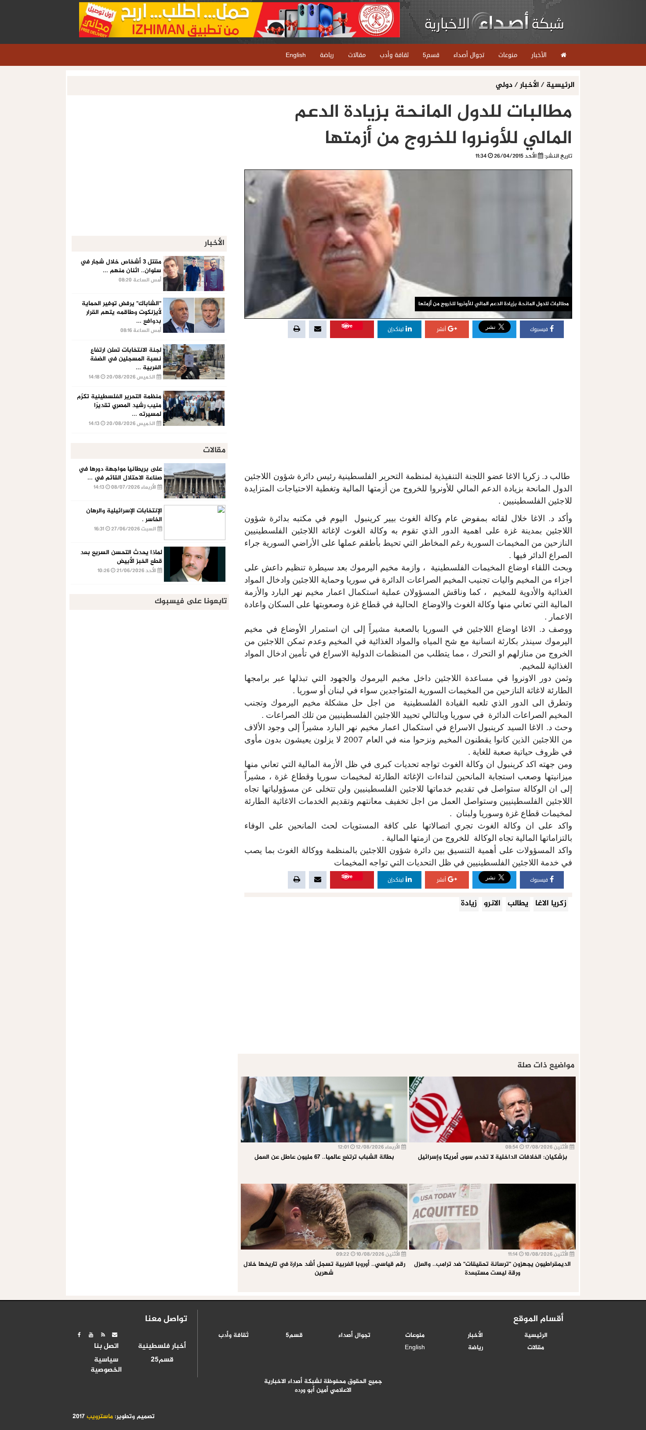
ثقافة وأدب (233, 1335)
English (415, 1348)
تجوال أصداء (354, 1335)
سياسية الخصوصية (106, 1365)
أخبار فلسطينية (162, 1346)
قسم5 (294, 1335)
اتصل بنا (106, 1346)
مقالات (535, 1348)
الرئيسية (560, 85)
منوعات (415, 1335)
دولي (505, 85)
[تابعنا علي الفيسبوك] (79, 1334)
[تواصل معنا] (114, 1334)
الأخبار (529, 85)
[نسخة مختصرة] (103, 1334)
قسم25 (162, 1360)
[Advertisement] (408, 405)
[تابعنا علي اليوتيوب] (91, 1334)
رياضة (475, 1348)
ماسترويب (100, 1417)
